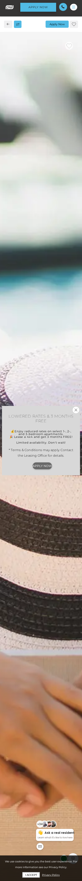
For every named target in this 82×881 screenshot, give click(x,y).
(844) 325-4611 (19, 264)
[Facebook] (9, 273)
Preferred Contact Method (31, 355)
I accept (31, 874)
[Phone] (63, 7)
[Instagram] (15, 273)
